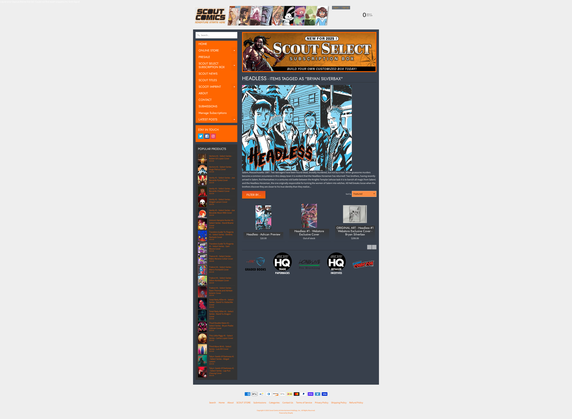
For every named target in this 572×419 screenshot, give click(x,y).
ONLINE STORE (218, 51)
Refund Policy (356, 402)
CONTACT (205, 100)
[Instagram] (213, 136)
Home (222, 402)
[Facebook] (207, 136)
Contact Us (287, 402)
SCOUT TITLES (208, 80)
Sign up (345, 8)
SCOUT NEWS (208, 74)
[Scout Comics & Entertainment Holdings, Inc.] (261, 16)
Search (212, 402)
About (230, 402)
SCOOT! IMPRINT (218, 87)
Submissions (259, 402)
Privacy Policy (321, 402)
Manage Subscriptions (213, 113)
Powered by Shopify (286, 413)
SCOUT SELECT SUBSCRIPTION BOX (218, 65)
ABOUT (203, 93)
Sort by (348, 194)
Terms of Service (304, 402)
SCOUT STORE (243, 402)
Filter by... (254, 195)
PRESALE (204, 57)
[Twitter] (200, 136)
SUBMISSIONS (208, 106)
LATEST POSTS (218, 120)
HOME (203, 44)
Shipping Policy (338, 402)
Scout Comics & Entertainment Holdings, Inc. (285, 410)
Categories (274, 402)
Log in (336, 8)
